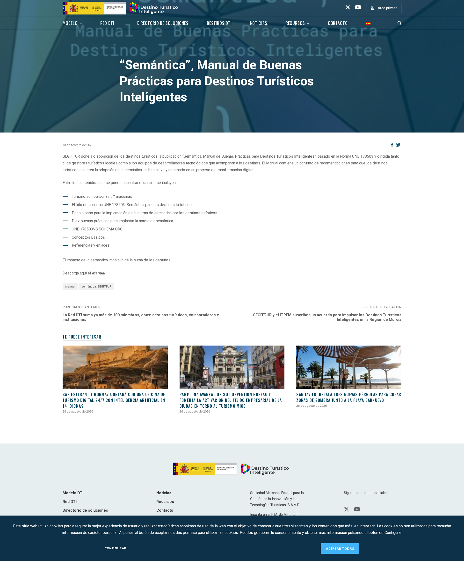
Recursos (295, 23)
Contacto (338, 23)
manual (70, 286)
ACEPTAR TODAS (340, 548)
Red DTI (107, 23)
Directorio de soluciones (162, 23)
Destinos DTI (219, 23)
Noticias (258, 23)
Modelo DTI (73, 493)
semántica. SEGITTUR (96, 286)
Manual (98, 273)
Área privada (388, 8)
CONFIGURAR (115, 548)
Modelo (70, 23)
